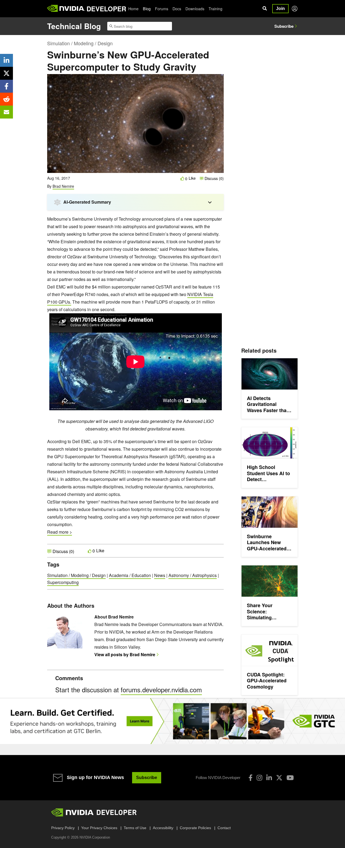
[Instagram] (259, 777)
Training (215, 8)
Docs (176, 8)
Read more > (59, 532)
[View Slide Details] (172, 721)
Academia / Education (130, 575)
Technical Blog (74, 26)
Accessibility (163, 828)
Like (192, 178)
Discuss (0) (213, 178)
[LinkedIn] (269, 777)
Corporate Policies (195, 828)
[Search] (265, 8)
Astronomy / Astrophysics (192, 575)
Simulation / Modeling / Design (80, 43)
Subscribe (284, 26)
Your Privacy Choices (99, 828)
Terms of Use (135, 828)
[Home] (66, 8)
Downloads (194, 8)
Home (133, 8)
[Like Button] (182, 178)
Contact (224, 828)
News (159, 575)
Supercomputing (63, 582)
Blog (147, 8)
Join (280, 8)
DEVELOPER (106, 8)
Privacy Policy (63, 828)
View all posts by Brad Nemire (124, 654)
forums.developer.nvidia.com (161, 689)
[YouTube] (290, 777)
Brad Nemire (63, 186)
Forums (161, 8)
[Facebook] (251, 777)
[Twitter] (279, 777)
